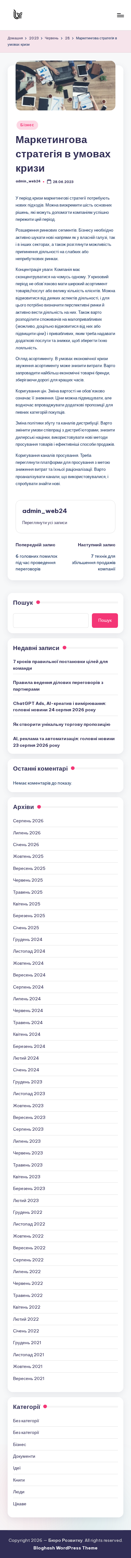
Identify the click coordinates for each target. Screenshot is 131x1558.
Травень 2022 (28, 1295)
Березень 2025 (29, 915)
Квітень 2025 (26, 904)
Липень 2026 (27, 833)
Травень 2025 (28, 892)
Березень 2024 (29, 1046)
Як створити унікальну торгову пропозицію (61, 724)
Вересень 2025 (29, 868)
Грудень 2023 (27, 1082)
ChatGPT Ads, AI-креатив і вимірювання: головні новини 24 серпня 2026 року (59, 706)
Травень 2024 (28, 1022)
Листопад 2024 (29, 951)
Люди (18, 1492)
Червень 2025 (28, 880)
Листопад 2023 (29, 1093)
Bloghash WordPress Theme (65, 1548)
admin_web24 (44, 511)
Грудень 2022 (27, 1212)
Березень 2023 (29, 1188)
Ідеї (17, 1468)
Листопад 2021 (28, 1354)
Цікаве (19, 1504)
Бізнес (27, 124)
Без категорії (26, 1420)
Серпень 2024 (28, 987)
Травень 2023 (28, 1165)
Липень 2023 (27, 1141)
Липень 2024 (27, 999)
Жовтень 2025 (28, 856)
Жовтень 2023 (28, 1105)
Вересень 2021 (29, 1378)
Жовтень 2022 (28, 1236)
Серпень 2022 (28, 1260)
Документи (24, 1456)
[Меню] (120, 15)
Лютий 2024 (26, 1058)
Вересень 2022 (29, 1248)
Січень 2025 (26, 927)
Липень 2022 (27, 1271)
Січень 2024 (26, 1070)
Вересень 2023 (29, 1117)
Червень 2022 (28, 1283)
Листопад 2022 (29, 1224)
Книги (19, 1480)
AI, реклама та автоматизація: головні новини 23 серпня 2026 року (64, 742)
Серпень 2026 (28, 821)
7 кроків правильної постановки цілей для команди (60, 665)
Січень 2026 (26, 844)
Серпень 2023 (28, 1129)
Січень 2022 (26, 1331)
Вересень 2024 (29, 975)
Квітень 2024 (27, 1034)
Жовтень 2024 (28, 963)
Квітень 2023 (26, 1177)
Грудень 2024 (28, 939)
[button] (44, 522)
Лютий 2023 (26, 1200)
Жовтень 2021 (28, 1366)
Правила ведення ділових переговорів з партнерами (58, 686)
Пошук (23, 602)
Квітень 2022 (26, 1307)
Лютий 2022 (26, 1319)
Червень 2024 (28, 1010)
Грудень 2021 (27, 1342)
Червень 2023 (28, 1153)
